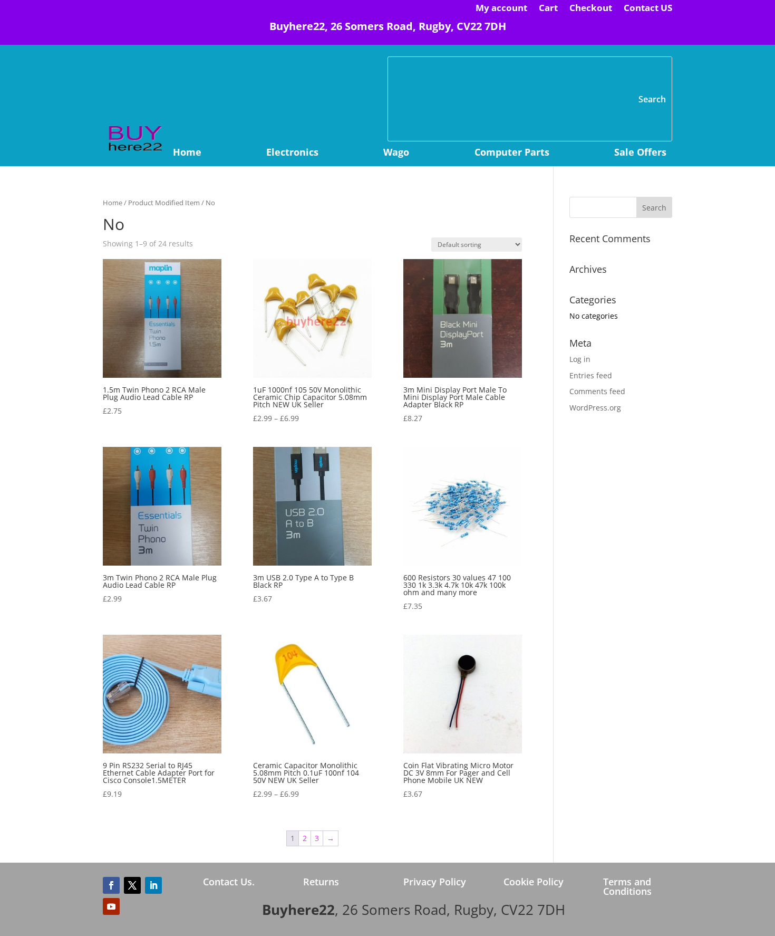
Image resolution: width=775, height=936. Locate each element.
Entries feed (590, 375)
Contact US (648, 9)
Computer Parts (511, 153)
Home (187, 153)
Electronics (292, 153)
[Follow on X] (132, 885)
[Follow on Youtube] (111, 906)
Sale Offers (640, 153)
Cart (548, 9)
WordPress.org (595, 408)
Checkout (590, 9)
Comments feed (597, 391)
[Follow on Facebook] (111, 885)
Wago (396, 153)
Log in (579, 359)
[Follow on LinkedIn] (153, 885)
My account (501, 9)
